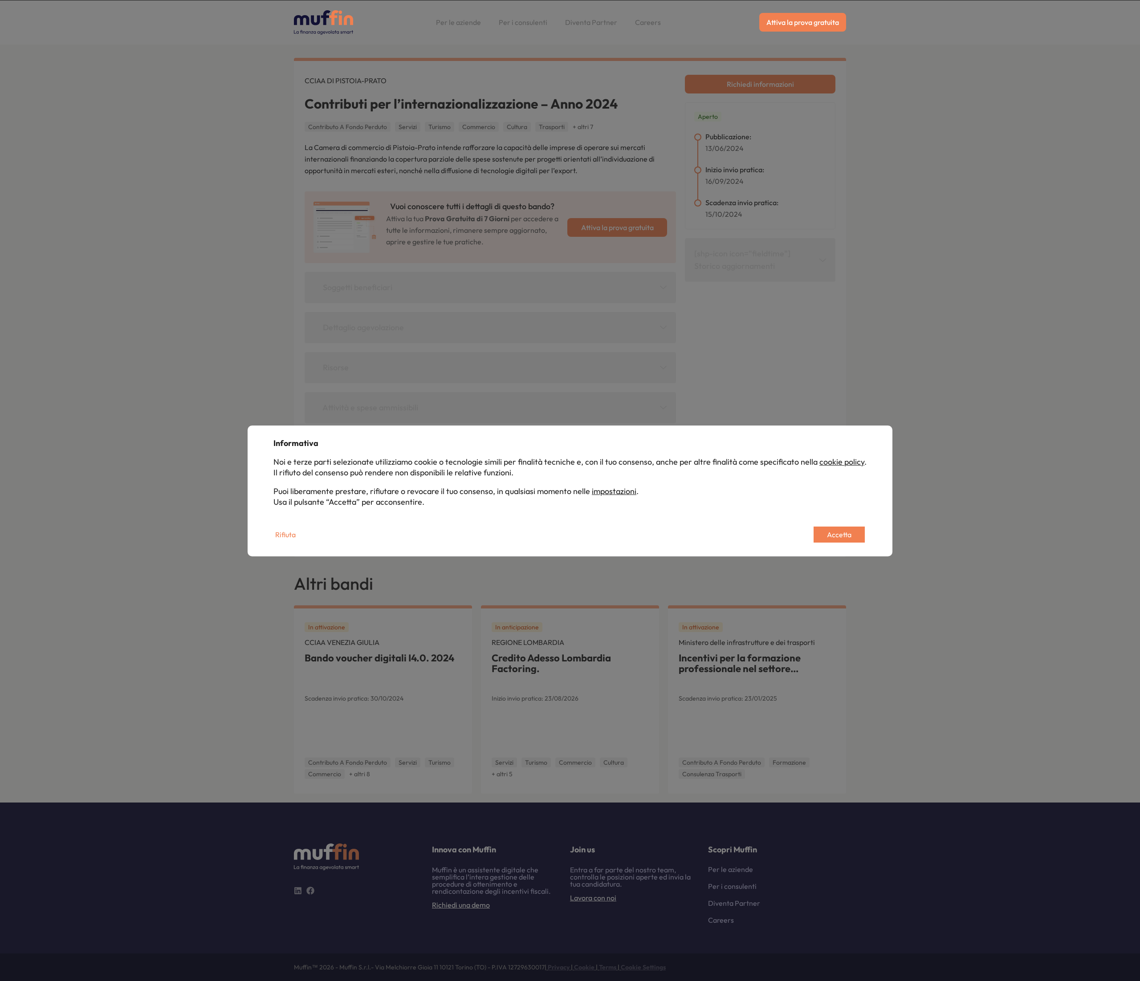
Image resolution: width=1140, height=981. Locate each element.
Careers (648, 22)
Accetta (839, 534)
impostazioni (614, 491)
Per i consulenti (523, 22)
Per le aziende (458, 22)
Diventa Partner (591, 22)
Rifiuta (285, 534)
